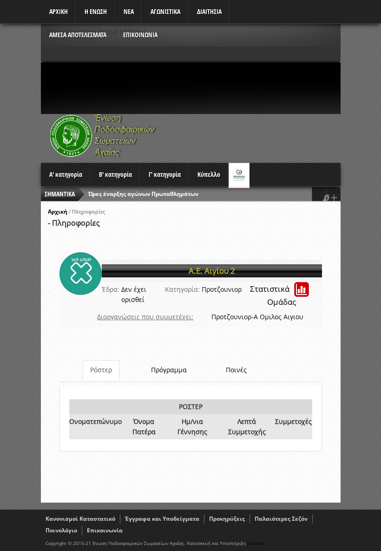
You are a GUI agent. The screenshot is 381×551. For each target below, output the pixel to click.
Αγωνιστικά (165, 11)
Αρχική (57, 211)
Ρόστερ (101, 369)
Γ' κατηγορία (165, 174)
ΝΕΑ (129, 11)
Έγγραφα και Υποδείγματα (162, 519)
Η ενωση (96, 11)
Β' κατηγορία (115, 174)
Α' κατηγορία (65, 174)
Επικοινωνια (140, 34)
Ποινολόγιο (61, 530)
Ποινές (236, 369)
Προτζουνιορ (222, 289)
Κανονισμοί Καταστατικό (80, 519)
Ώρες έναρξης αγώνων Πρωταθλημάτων (143, 194)
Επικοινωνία (105, 530)
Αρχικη (58, 11)
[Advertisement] (210, 88)
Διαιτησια (209, 11)
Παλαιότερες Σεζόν (281, 519)
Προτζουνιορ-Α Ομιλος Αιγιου (257, 316)
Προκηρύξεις (227, 519)
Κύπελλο (208, 174)
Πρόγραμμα (169, 369)
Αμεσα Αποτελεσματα (77, 34)
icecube (255, 543)
